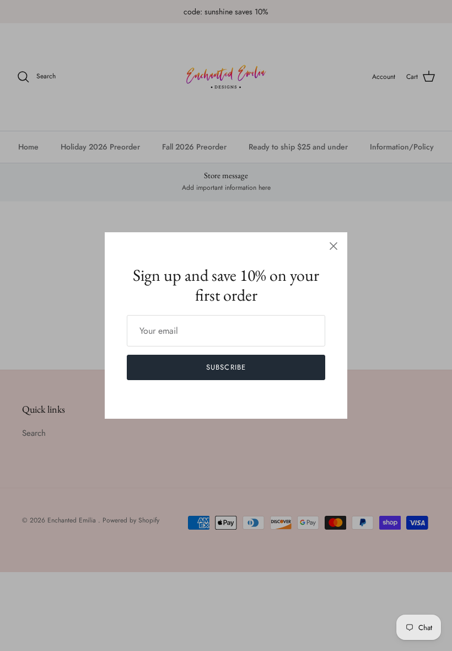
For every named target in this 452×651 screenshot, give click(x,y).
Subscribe (225, 367)
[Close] (333, 246)
